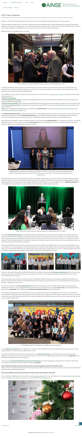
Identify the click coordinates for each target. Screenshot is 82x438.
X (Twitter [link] (64, 376)
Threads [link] (9, 377)
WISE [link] (72, 17)
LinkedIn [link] (74, 376)
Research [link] (48, 17)
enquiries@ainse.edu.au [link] (46, 377)
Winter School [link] (67, 17)
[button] (7, 2)
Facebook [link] (69, 376)
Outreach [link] (17, 17)
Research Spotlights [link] (7, 7)
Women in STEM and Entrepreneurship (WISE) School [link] (13, 110)
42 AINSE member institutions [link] (57, 94)
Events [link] (26, 2)
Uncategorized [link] (60, 17)
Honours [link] (13, 17)
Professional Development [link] (39, 17)
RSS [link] (51, 17)
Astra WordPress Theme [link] (48, 432)
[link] (80, 423)
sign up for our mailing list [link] (21, 377)
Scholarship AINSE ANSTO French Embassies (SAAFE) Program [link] (26, 360)
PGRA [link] (21, 17)
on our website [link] (25, 31)
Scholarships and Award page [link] (38, 376)
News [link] (32, 2)
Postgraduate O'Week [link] (28, 17)
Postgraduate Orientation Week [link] (67, 108)
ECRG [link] (3, 17)
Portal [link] (15, 7)
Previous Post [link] (5, 425)
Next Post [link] (78, 425)
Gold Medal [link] (7, 17)
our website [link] (33, 124)
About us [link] (5, 2)
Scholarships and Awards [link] (16, 2)
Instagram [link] (78, 376)
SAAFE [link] (54, 17)
